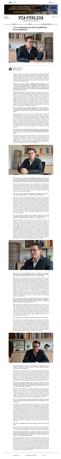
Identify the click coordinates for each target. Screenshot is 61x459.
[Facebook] (55, 17)
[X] (57, 17)
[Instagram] (53, 17)
